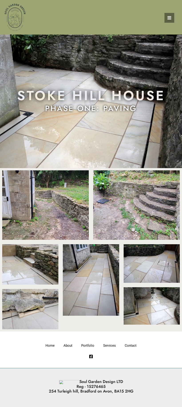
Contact (130, 346)
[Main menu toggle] (169, 18)
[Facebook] (91, 356)
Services (109, 346)
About (67, 346)
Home (50, 346)
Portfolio (87, 346)
